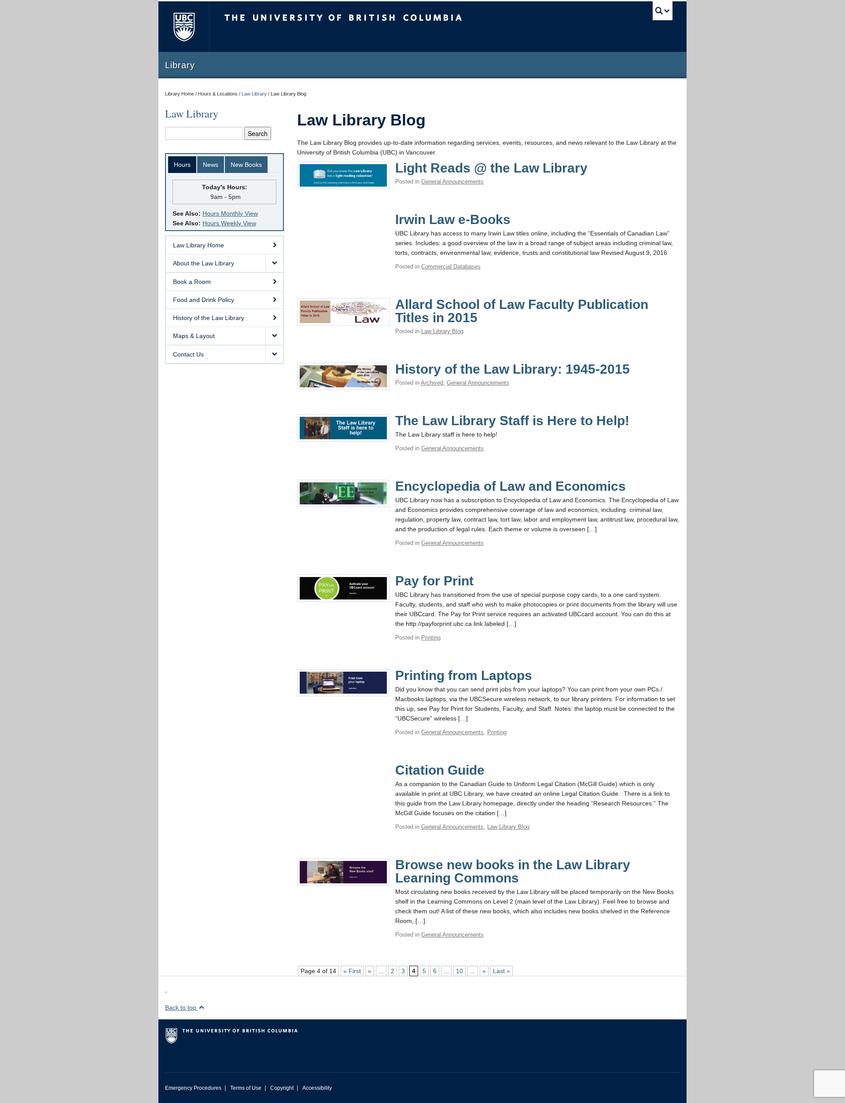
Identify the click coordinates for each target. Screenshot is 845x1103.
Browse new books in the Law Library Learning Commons (512, 871)
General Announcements (452, 181)
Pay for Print (434, 581)
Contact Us (188, 354)
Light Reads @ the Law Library (491, 168)
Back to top (181, 1007)
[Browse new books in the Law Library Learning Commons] (343, 871)
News (210, 164)
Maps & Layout (194, 335)
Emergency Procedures (193, 1088)
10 (459, 970)
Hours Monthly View (230, 213)
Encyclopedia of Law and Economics (510, 486)
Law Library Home (198, 245)
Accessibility (317, 1088)
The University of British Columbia (183, 26)
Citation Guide (440, 770)
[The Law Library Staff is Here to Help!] (343, 427)
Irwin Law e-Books (453, 219)
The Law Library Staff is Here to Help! (512, 420)
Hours (182, 164)
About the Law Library (203, 263)
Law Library (254, 93)
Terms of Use (245, 1088)
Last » (501, 970)
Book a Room (192, 281)
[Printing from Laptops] (343, 681)
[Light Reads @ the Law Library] (343, 174)
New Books (246, 164)
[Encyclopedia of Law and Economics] (343, 492)
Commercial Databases (451, 266)
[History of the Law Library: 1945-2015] (343, 375)
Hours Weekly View (229, 223)
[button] (274, 263)
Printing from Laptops (463, 675)
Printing (431, 637)
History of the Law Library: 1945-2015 (512, 369)
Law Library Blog (442, 331)
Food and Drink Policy (203, 299)
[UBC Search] (662, 10)
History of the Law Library (208, 317)
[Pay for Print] (343, 587)
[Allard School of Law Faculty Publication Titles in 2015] (343, 311)
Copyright (282, 1088)
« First (352, 970)
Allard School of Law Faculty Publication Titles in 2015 (521, 311)
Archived (432, 382)
